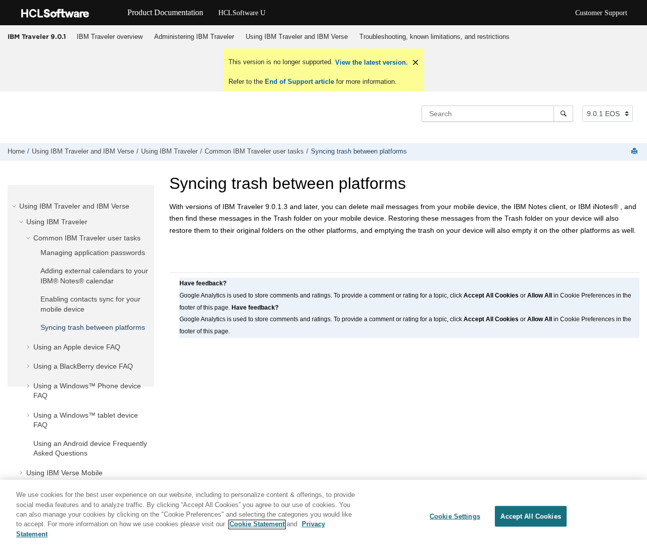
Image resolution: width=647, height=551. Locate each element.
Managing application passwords (92, 252)
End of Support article (299, 81)
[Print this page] (635, 151)
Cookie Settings (455, 516)
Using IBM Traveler (169, 151)
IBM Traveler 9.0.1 (37, 36)
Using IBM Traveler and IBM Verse (297, 36)
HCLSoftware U (241, 13)
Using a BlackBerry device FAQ (83, 366)
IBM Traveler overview (110, 36)
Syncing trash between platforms (359, 151)
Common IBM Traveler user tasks (254, 151)
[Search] (563, 114)
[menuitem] (109, 36)
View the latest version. (370, 62)
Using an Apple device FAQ (76, 347)
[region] (323, 515)
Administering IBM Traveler (194, 36)
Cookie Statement (257, 524)
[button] (15, 206)
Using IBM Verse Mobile (64, 473)
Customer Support (601, 13)
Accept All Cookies (530, 516)
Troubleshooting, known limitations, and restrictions (434, 36)
